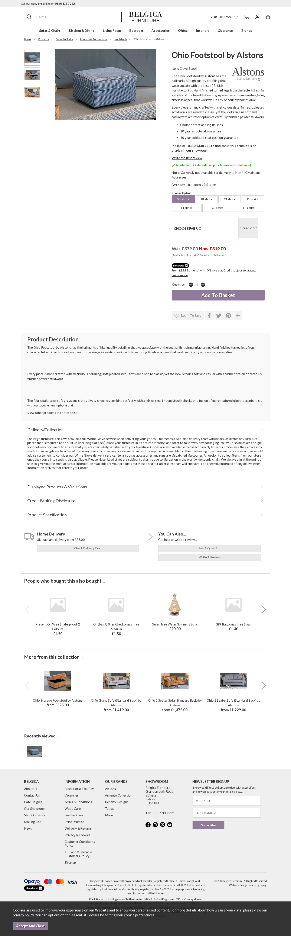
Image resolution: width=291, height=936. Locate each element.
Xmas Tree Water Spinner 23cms (175, 624)
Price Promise (74, 822)
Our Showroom (34, 808)
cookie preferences (139, 915)
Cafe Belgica (33, 802)
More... (110, 815)
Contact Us (32, 795)
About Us (30, 789)
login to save (191, 315)
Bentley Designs (116, 802)
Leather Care (74, 815)
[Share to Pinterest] (228, 315)
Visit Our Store (221, 17)
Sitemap (70, 862)
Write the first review (187, 158)
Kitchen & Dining (81, 30)
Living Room (112, 30)
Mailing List (32, 822)
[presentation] (27, 609)
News (28, 828)
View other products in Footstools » (52, 413)
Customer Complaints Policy (80, 843)
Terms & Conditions (78, 802)
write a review (209, 557)
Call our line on (48, 3)
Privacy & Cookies (77, 835)
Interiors (202, 30)
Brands (246, 30)
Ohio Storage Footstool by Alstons (57, 700)
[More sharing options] (238, 315)
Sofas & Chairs (50, 30)
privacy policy (23, 915)
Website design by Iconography (247, 885)
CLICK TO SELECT (248, 228)
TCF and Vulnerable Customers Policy (78, 854)
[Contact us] (246, 17)
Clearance (225, 30)
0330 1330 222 (199, 146)
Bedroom (136, 30)
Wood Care (73, 808)
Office (183, 30)
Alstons (110, 789)
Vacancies (72, 795)
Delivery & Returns (78, 828)
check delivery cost (88, 548)
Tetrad (109, 808)
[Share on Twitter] (219, 315)
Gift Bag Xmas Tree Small (233, 624)
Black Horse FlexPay (79, 789)
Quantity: (178, 284)
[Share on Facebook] (209, 315)
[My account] (257, 17)
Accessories (160, 30)
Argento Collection (118, 795)
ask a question (209, 548)
